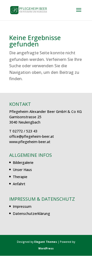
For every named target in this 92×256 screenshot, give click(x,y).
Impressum (22, 206)
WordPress (46, 248)
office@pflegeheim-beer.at (31, 136)
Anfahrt (19, 183)
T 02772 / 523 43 (23, 131)
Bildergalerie (23, 162)
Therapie (20, 176)
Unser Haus (22, 169)
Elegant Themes (45, 242)
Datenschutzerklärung (31, 213)
